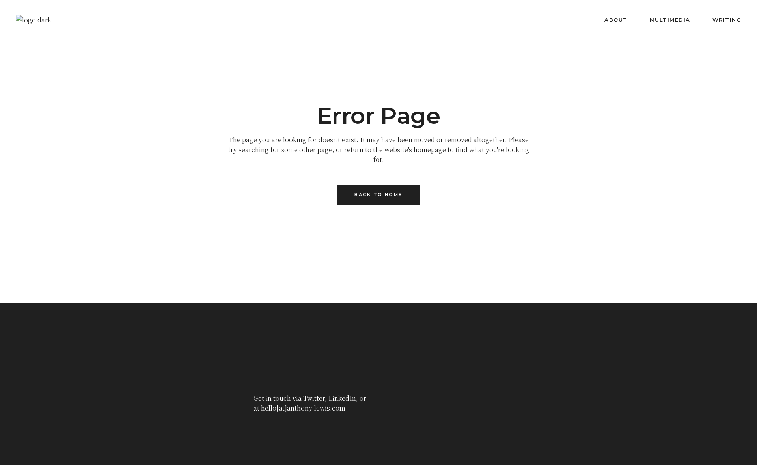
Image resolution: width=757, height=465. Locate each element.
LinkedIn (342, 398)
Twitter (314, 398)
